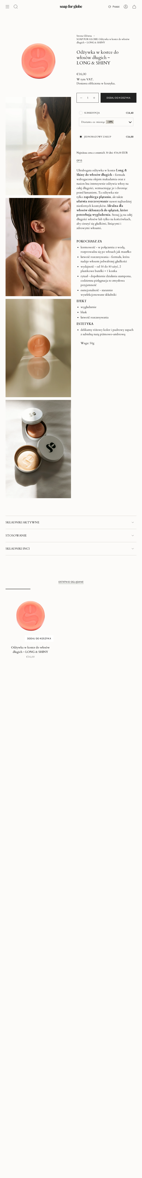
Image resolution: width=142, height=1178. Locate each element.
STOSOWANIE (16, 536)
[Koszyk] (134, 6)
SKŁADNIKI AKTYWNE (22, 522)
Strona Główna (84, 36)
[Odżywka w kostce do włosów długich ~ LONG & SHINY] (30, 616)
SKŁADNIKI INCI (18, 549)
